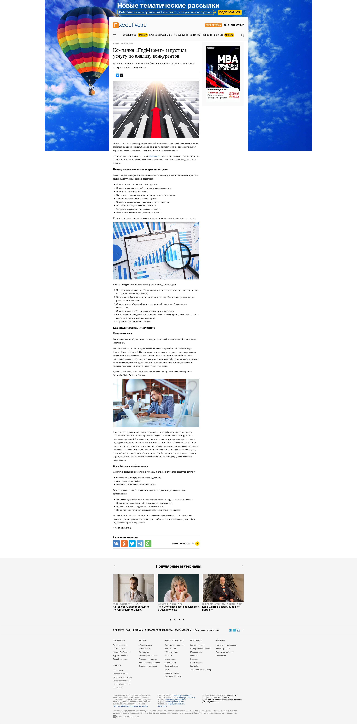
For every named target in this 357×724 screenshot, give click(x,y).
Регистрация (237, 25)
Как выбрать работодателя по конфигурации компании (131, 608)
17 (140, 604)
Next (242, 566)
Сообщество (129, 35)
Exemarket (194, 666)
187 (240, 604)
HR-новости (117, 688)
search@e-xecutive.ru (182, 696)
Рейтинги (168, 656)
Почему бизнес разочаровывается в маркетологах (178, 608)
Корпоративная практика (200, 649)
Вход (226, 25)
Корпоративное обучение (175, 645)
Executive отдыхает (120, 659)
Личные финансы (223, 649)
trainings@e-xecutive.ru (186, 698)
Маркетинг (163, 604)
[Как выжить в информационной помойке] (223, 588)
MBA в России (170, 649)
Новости (207, 35)
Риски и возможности (225, 652)
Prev (114, 566)
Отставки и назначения (122, 677)
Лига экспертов (119, 649)
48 (181, 604)
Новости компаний (120, 674)
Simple (127, 527)
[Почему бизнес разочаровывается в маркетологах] (178, 588)
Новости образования (122, 681)
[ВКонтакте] (117, 75)
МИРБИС (229, 35)
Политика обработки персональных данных (130, 706)
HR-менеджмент (145, 645)
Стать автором (213, 25)
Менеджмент (181, 35)
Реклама (138, 630)
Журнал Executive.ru (121, 656)
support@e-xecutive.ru (176, 704)
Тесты (167, 670)
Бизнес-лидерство (197, 645)
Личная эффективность (213, 604)
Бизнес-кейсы (170, 663)
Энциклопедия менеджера (201, 670)
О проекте (118, 630)
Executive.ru (127, 700)
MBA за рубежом (171, 652)
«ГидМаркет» (155, 155)
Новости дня (118, 670)
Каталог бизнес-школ (173, 677)
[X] (121, 75)
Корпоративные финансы (226, 645)
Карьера (143, 35)
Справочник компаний (148, 666)
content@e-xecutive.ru (175, 702)
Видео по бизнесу (172, 673)
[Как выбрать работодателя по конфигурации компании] (134, 588)
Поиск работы (120, 604)
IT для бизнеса (196, 663)
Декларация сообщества (159, 630)
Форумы (218, 35)
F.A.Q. (128, 630)
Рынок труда (144, 652)
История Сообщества (121, 652)
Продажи (194, 659)
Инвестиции (221, 656)
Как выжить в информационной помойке (221, 608)
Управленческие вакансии (149, 663)
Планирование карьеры (148, 659)
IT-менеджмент (196, 652)
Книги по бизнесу (172, 666)
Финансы (195, 35)
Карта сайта (162, 706)
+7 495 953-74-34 (230, 696)
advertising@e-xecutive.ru (175, 700)
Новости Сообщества (121, 684)
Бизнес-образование (160, 35)
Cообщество (119, 640)
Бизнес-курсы (170, 659)
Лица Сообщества (120, 645)
